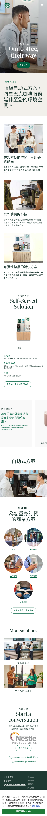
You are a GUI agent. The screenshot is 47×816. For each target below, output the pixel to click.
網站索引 (30, 788)
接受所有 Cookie (23, 811)
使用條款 (30, 784)
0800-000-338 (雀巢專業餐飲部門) (25, 757)
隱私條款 (30, 781)
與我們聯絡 (23, 748)
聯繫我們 (23, 65)
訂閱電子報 (8, 777)
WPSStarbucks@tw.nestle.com (25, 761)
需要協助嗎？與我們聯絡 (17, 384)
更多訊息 (36, 806)
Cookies (30, 777)
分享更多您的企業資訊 (23, 610)
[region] (23, 803)
